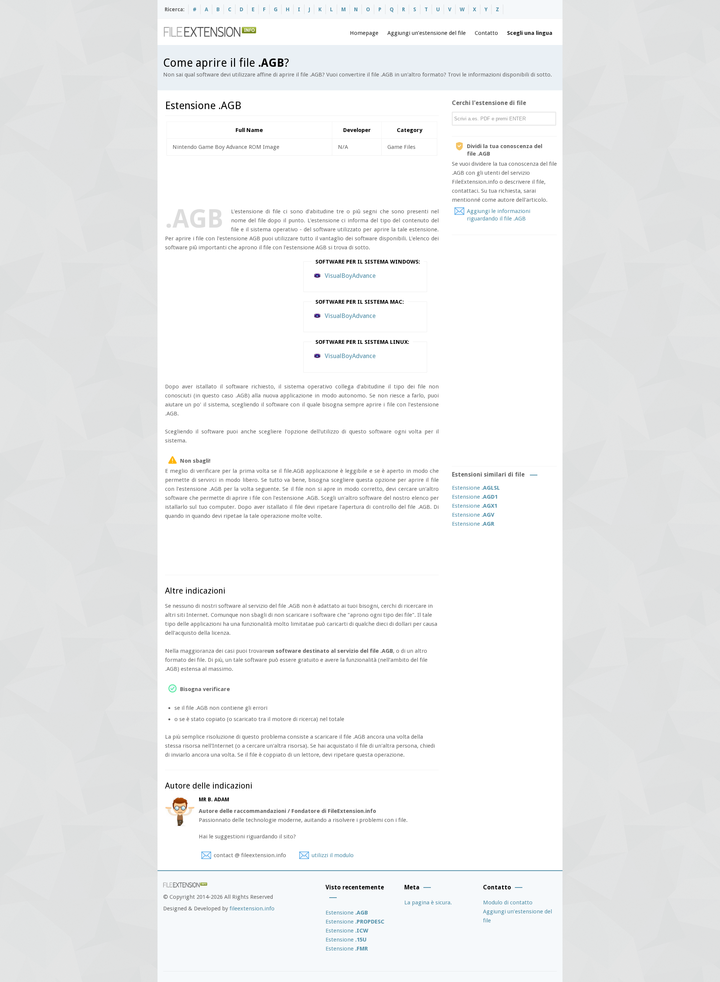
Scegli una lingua (529, 33)
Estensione (476, 487)
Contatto (486, 33)
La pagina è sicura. (428, 902)
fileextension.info (252, 908)
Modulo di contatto (507, 902)
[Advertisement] (301, 180)
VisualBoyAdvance (350, 275)
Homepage (364, 33)
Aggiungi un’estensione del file (426, 33)
